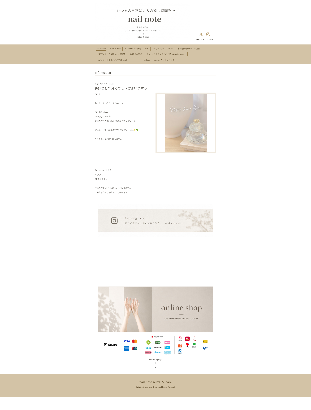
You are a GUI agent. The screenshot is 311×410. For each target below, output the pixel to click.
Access (170, 49)
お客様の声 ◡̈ (136, 54)
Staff (146, 49)
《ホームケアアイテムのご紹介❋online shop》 (166, 54)
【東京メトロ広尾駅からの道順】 (111, 54)
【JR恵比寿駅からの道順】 (189, 49)
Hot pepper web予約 (133, 49)
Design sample (158, 49)
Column (147, 60)
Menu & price (115, 49)
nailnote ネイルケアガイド (165, 60)
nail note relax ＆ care (155, 382)
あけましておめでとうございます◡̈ (121, 88)
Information (101, 49)
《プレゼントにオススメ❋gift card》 (112, 60)
